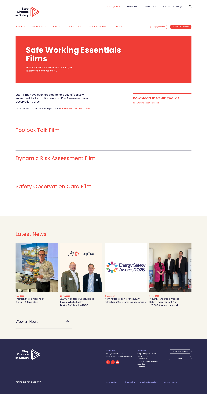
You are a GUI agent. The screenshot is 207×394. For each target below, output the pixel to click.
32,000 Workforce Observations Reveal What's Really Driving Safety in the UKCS (77, 302)
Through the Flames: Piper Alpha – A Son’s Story (30, 300)
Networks (132, 6)
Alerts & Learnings (172, 6)
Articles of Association (149, 382)
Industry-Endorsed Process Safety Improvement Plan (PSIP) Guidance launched (164, 302)
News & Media (74, 26)
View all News (27, 322)
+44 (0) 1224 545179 (114, 353)
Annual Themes (97, 26)
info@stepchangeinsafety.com (119, 356)
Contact (117, 26)
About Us (20, 26)
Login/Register (112, 382)
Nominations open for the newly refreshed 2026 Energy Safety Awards (125, 300)
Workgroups (113, 6)
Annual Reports (170, 382)
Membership (39, 26)
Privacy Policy (129, 382)
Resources (150, 6)
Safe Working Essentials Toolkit (75, 108)
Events (56, 26)
